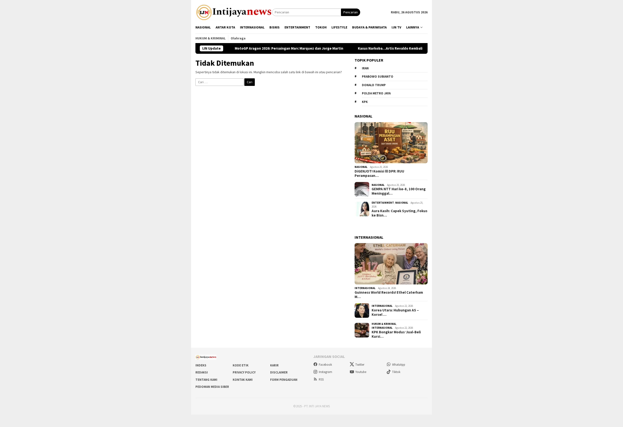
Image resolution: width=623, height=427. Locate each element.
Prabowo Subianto (377, 76)
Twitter (359, 365)
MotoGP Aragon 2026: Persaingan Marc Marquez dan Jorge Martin (274, 48)
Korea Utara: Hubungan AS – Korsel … (395, 312)
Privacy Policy (244, 372)
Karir (274, 365)
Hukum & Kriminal (384, 324)
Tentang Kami (206, 380)
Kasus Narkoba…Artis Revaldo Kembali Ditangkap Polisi (389, 48)
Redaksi (201, 372)
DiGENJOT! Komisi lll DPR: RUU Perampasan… (379, 173)
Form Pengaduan (283, 380)
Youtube (360, 372)
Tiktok (396, 372)
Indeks (200, 365)
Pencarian (350, 12)
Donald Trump (374, 85)
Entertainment (383, 202)
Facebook (325, 365)
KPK (365, 102)
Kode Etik (240, 365)
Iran (365, 68)
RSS (321, 379)
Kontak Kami (243, 380)
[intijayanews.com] (233, 12)
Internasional (365, 288)
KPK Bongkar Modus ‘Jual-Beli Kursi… (396, 334)
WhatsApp (398, 365)
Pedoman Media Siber (212, 387)
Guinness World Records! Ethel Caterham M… (389, 294)
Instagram (325, 372)
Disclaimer (279, 372)
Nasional (361, 167)
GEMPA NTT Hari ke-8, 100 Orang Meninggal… (399, 191)
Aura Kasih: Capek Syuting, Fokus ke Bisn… (399, 213)
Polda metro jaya (376, 93)
